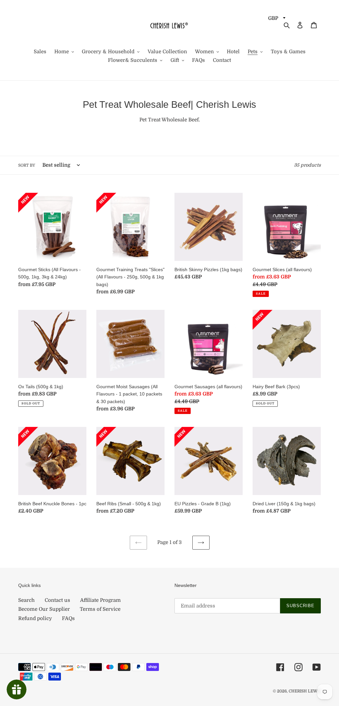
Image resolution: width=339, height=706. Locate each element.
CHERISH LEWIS (305, 691)
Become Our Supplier (44, 609)
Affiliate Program (100, 600)
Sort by (26, 165)
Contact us (57, 600)
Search (26, 600)
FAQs (68, 618)
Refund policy (35, 618)
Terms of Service (100, 609)
